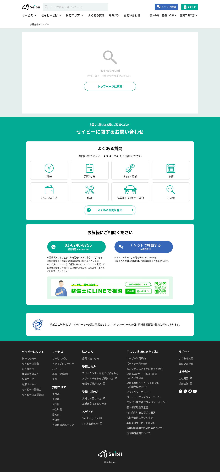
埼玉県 (55, 404)
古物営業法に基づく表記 (139, 417)
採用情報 (183, 383)
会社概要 (183, 378)
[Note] (180, 392)
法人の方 (154, 15)
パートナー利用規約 (137, 363)
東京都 (55, 394)
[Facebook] (190, 392)
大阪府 (55, 419)
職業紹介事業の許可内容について (144, 428)
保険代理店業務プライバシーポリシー (146, 402)
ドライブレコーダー (63, 363)
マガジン (114, 15)
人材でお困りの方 (91, 398)
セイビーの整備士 (31, 389)
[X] (185, 392)
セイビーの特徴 (30, 363)
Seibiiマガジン (90, 418)
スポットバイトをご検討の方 (97, 378)
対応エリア (28, 379)
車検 (54, 379)
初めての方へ (29, 358)
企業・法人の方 (90, 358)
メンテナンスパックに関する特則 (144, 368)
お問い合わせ (132, 15)
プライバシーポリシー (138, 391)
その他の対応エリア (63, 425)
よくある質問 (96, 15)
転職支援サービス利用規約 (140, 422)
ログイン (192, 6)
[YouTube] (195, 392)
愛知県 (55, 414)
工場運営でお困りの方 (94, 403)
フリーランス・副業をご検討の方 (100, 373)
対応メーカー (29, 384)
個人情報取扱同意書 (137, 407)
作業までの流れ (30, 374)
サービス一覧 (59, 358)
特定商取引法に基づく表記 (140, 412)
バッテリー (58, 368)
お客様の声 (28, 368)
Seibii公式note (90, 423)
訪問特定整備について (138, 433)
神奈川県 (57, 409)
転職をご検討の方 (91, 383)
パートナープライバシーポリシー (144, 397)
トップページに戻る (110, 86)
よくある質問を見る (110, 210)
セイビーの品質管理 (33, 394)
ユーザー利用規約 (136, 358)
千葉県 (55, 399)
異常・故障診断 (60, 374)
